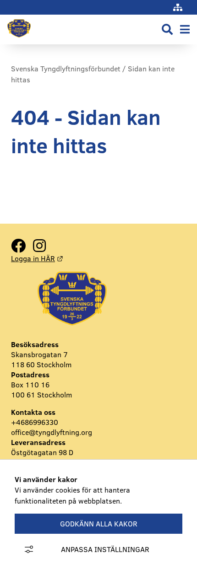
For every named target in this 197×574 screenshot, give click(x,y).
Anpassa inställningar (105, 549)
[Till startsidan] (19, 39)
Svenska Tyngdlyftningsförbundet (65, 69)
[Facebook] (18, 245)
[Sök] (167, 30)
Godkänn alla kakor (98, 524)
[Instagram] (39, 245)
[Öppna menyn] (185, 30)
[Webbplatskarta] (178, 7)
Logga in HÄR (37, 258)
